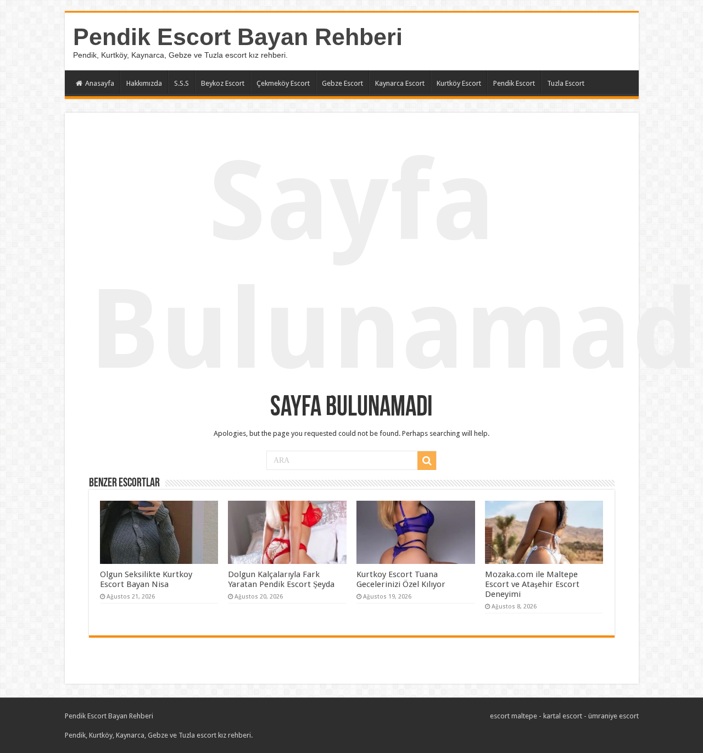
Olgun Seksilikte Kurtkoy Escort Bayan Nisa (146, 579)
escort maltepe (513, 716)
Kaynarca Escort (400, 83)
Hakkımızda (144, 83)
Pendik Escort (514, 83)
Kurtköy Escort (459, 83)
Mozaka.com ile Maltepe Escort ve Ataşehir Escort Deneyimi (532, 584)
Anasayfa (99, 83)
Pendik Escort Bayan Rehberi (238, 37)
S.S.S (181, 83)
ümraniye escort (613, 716)
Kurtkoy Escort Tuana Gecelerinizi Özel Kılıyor (400, 579)
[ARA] (426, 460)
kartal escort (562, 716)
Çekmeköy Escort (283, 83)
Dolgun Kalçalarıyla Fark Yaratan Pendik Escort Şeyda (281, 579)
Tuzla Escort (565, 83)
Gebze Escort (342, 83)
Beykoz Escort (222, 83)
